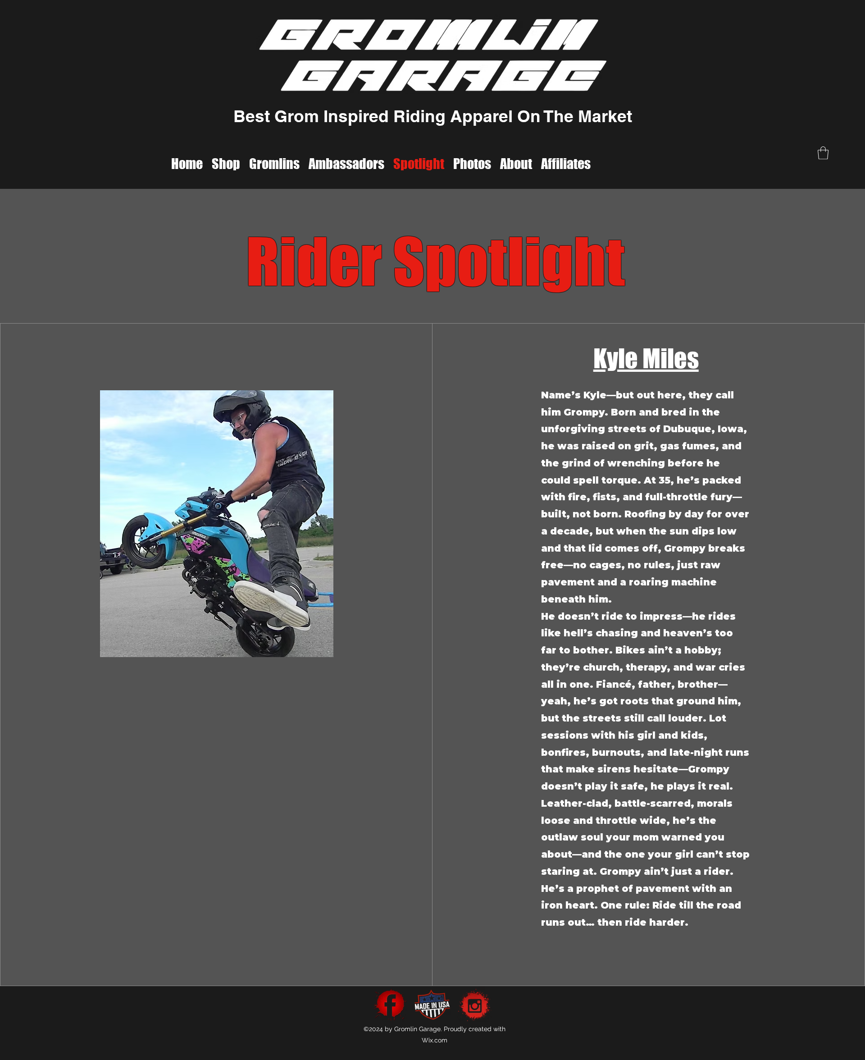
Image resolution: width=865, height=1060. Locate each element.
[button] (823, 153)
